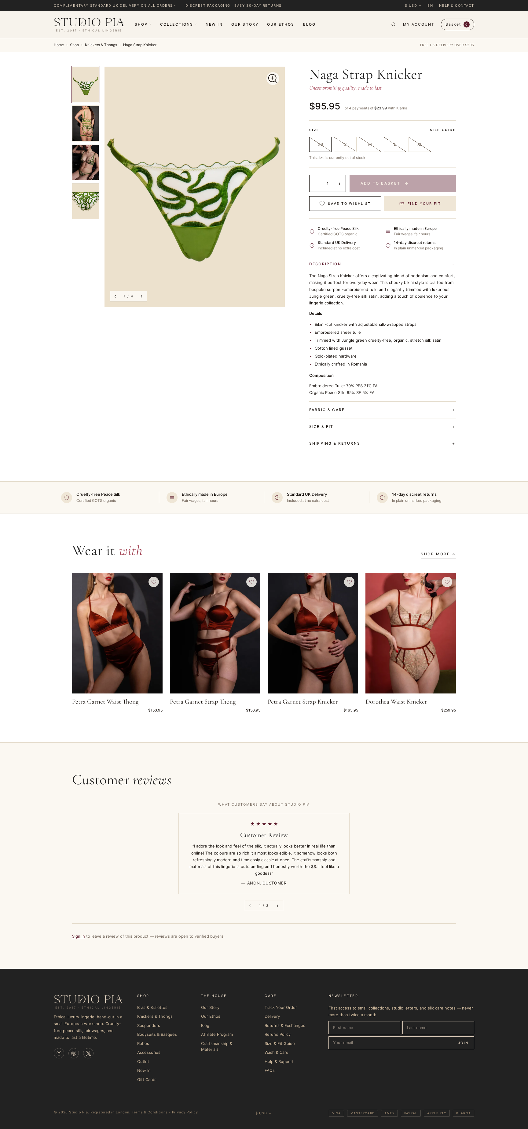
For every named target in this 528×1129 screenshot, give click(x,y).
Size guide (443, 130)
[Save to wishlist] (153, 582)
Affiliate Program (217, 1034)
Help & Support (279, 1061)
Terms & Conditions (150, 1112)
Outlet (143, 1061)
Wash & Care (276, 1052)
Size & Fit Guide (280, 1043)
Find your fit (424, 203)
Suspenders (148, 1025)
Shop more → (438, 554)
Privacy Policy (185, 1112)
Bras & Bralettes (152, 1007)
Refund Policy (278, 1034)
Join (463, 1043)
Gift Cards (146, 1079)
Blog (309, 24)
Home (59, 44)
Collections (176, 24)
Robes (143, 1043)
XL (419, 144)
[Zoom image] (272, 78)
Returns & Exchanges (285, 1025)
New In (214, 24)
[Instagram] (59, 1053)
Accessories (148, 1052)
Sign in (78, 936)
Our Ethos (280, 24)
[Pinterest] (73, 1053)
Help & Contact (456, 5)
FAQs (270, 1070)
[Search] (393, 24)
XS (320, 144)
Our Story (244, 24)
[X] (88, 1053)
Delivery (272, 1016)
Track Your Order (281, 1007)
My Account (418, 24)
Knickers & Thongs (101, 44)
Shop (141, 24)
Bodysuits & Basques (157, 1034)
